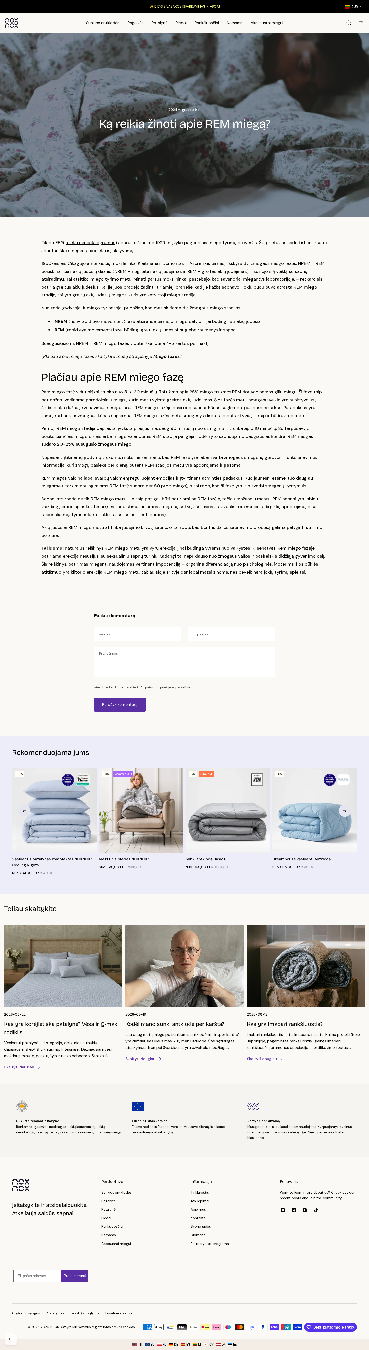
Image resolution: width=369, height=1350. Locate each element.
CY (211, 1344)
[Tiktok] (316, 1210)
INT (140, 1344)
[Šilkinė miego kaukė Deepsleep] (54, 810)
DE (176, 1344)
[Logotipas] (11, 23)
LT (199, 1344)
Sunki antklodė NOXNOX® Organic (130, 859)
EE (235, 1344)
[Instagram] (282, 1210)
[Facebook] (293, 1210)
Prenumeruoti (75, 1276)
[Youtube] (305, 1210)
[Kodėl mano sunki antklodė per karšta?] (184, 995)
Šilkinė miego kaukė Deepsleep (40, 859)
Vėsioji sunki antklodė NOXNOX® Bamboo (223, 859)
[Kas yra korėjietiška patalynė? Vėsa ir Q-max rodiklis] (63, 999)
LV (223, 1344)
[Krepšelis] (361, 22)
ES (188, 1344)
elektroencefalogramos (91, 243)
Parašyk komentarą (120, 704)
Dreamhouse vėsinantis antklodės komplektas (303, 862)
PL (164, 1344)
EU (153, 1344)
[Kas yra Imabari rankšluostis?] (306, 995)
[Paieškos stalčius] (349, 22)
